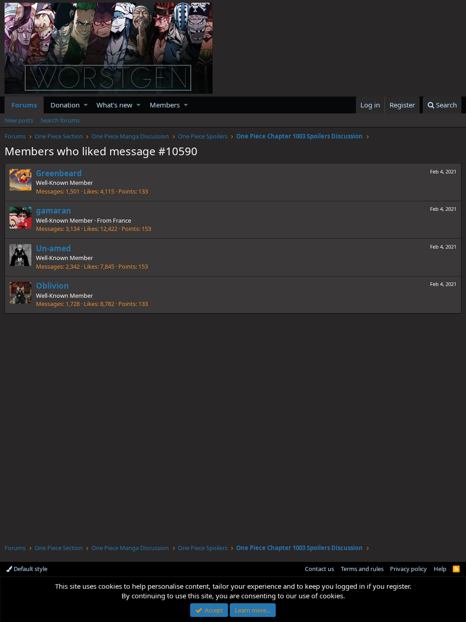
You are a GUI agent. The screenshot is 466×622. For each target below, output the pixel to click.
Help (440, 569)
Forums (24, 104)
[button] (85, 105)
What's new (114, 104)
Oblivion (52, 285)
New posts (19, 120)
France (122, 220)
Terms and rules (362, 569)
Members (165, 104)
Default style (29, 569)
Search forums (60, 120)
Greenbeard (59, 173)
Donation (65, 104)
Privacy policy (408, 569)
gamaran (53, 210)
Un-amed (53, 248)
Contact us (319, 569)
